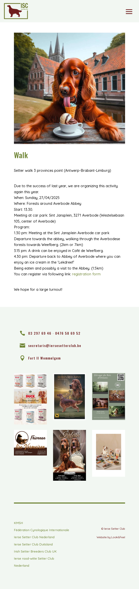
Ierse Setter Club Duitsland (33, 544)
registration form (86, 274)
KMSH (18, 523)
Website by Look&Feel (111, 537)
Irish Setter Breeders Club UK (35, 551)
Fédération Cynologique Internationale (41, 530)
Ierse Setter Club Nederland (34, 537)
